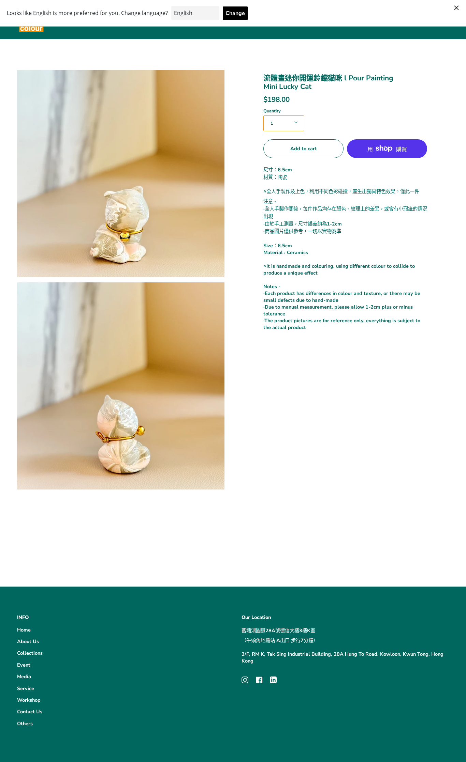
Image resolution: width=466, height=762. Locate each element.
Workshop (29, 700)
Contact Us (29, 711)
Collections (30, 653)
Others (25, 723)
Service (25, 688)
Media (24, 676)
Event (23, 665)
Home (24, 629)
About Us (28, 641)
